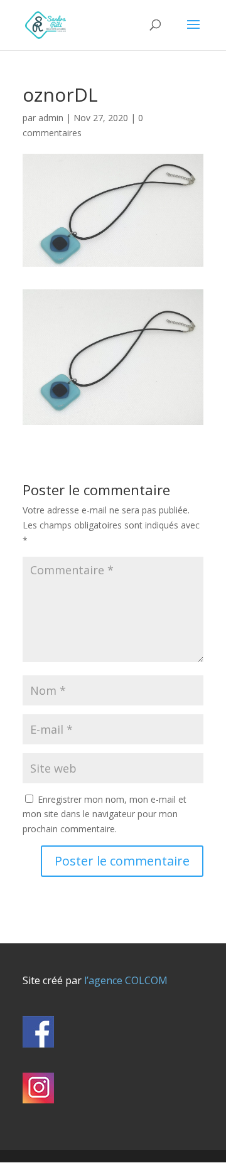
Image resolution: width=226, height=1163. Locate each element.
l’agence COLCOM (125, 980)
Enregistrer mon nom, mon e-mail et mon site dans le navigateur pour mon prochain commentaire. (104, 814)
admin (50, 118)
